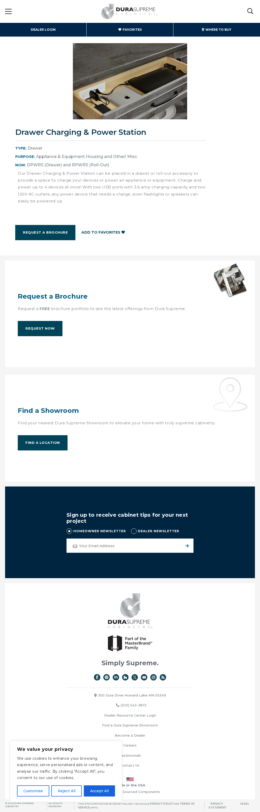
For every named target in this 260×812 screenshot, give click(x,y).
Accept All (99, 791)
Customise (33, 791)
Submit (186, 546)
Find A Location (42, 443)
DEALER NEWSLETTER (158, 531)
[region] (66, 771)
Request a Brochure (45, 232)
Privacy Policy (162, 803)
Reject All (66, 791)
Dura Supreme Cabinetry (129, 11)
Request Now (40, 328)
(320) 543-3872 (134, 705)
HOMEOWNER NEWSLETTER (99, 531)
